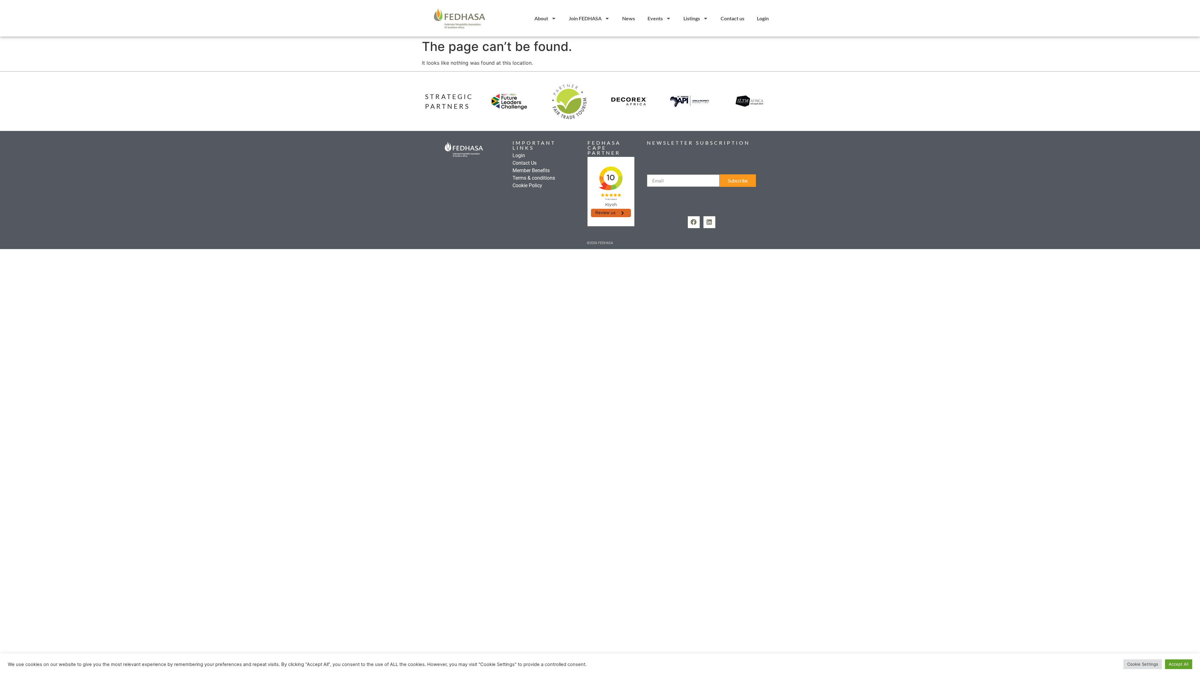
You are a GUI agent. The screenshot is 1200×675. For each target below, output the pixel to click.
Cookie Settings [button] (1142, 664)
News (628, 18)
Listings (691, 18)
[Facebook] (694, 222)
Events (655, 18)
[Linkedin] (709, 222)
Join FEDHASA (585, 18)
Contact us (732, 18)
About (541, 18)
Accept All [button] (1178, 664)
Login (763, 18)
